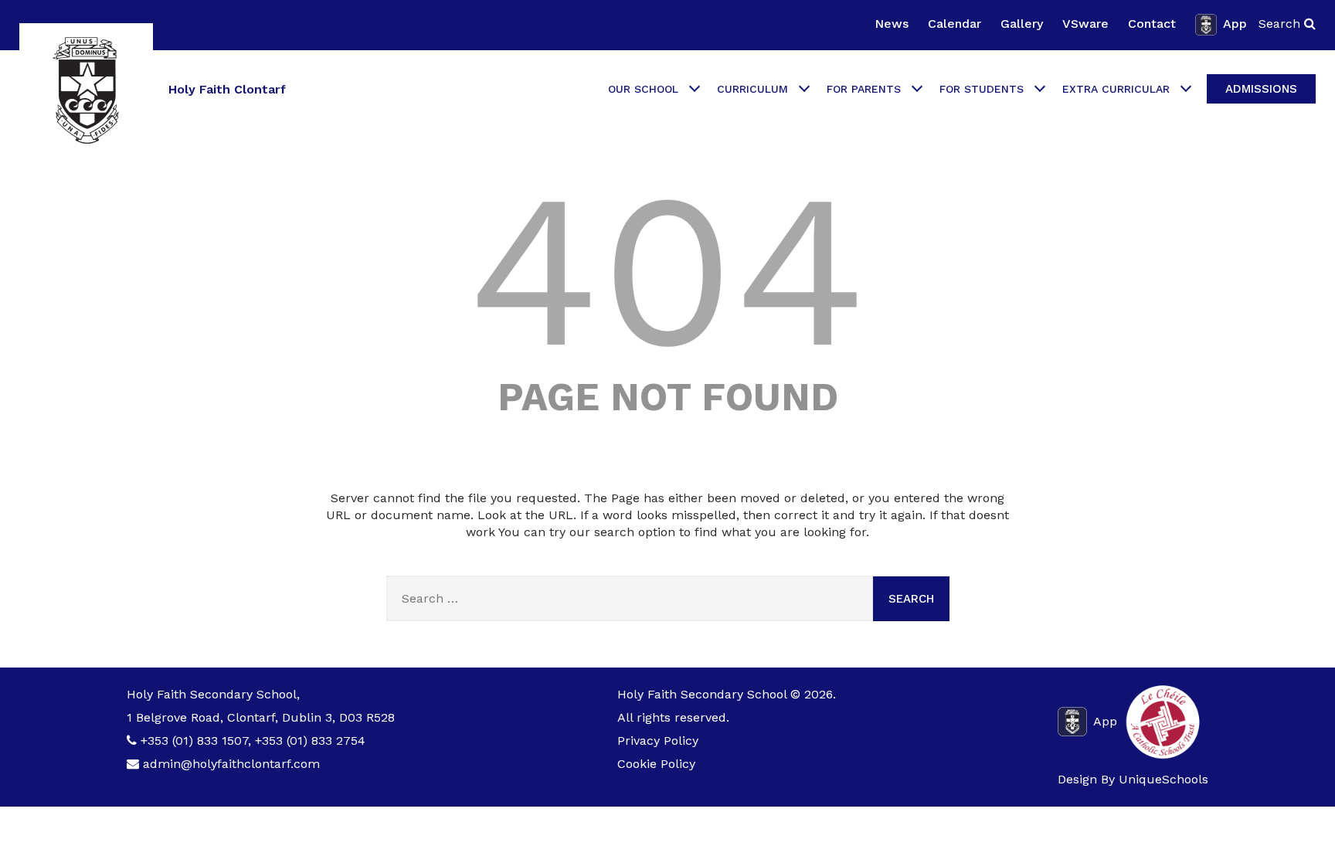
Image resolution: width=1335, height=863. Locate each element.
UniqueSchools (1163, 779)
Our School (643, 89)
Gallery (1021, 23)
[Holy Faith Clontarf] (86, 90)
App (1235, 23)
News (892, 23)
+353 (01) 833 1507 (194, 740)
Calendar (954, 23)
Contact (1152, 23)
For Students (981, 89)
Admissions (1261, 89)
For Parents (864, 89)
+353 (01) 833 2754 (310, 740)
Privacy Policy (657, 740)
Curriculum (752, 89)
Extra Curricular (1116, 89)
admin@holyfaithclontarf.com (231, 763)
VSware (1085, 23)
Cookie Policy (656, 763)
